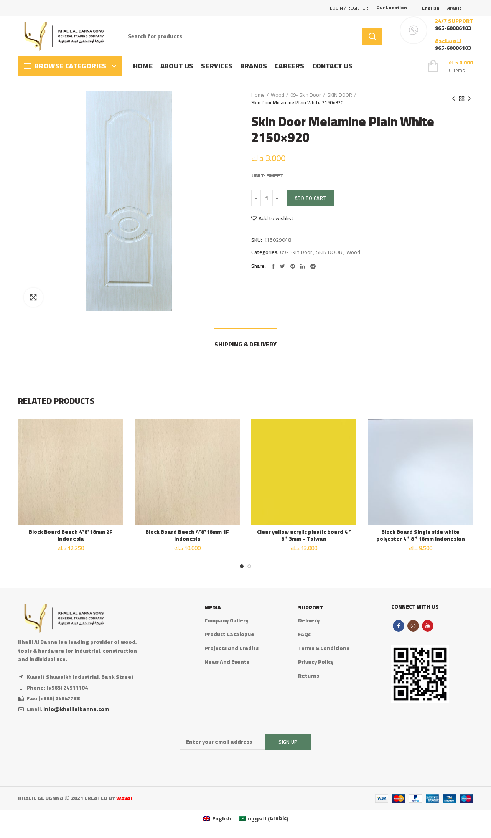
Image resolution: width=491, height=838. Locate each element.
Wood (277, 95)
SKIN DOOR (339, 95)
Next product (469, 98)
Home (258, 95)
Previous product (454, 98)
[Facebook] (273, 266)
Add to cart (310, 198)
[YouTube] (427, 626)
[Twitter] (282, 266)
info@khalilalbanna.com (76, 709)
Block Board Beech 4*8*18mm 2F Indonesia (70, 535)
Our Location (391, 7)
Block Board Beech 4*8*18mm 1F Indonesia (187, 535)
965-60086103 (453, 28)
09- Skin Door (305, 95)
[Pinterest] (293, 266)
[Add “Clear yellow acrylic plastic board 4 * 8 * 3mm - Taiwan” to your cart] (350, 449)
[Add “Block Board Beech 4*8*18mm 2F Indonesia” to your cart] (117, 449)
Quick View (117, 466)
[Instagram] (413, 626)
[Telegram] (313, 266)
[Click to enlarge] (33, 297)
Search (372, 36)
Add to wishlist (276, 218)
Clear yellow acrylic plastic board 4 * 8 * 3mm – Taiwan (304, 535)
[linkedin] (303, 266)
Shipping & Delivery (245, 344)
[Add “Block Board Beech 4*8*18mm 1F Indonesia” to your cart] (234, 449)
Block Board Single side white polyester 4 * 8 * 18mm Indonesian (420, 535)
